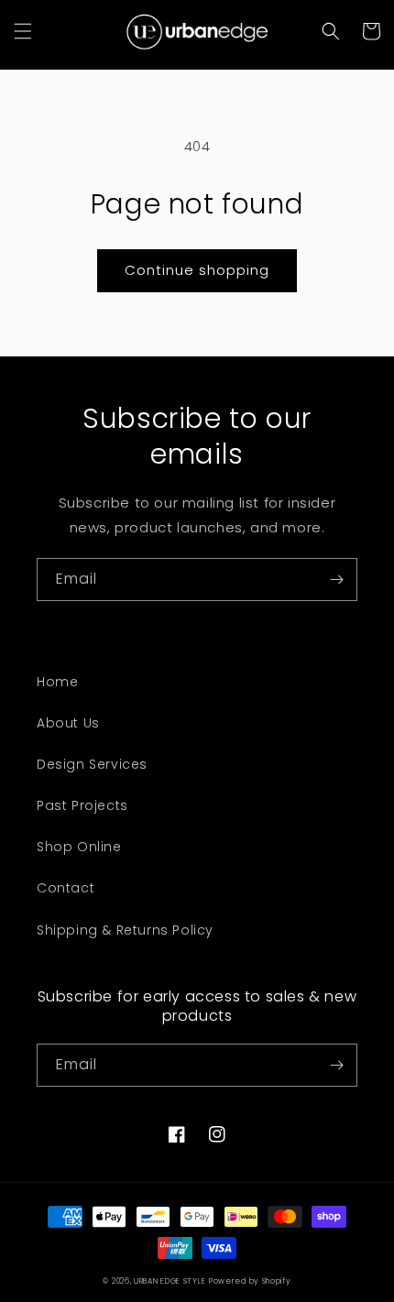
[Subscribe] (336, 579)
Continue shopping (197, 269)
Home (57, 682)
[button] (23, 31)
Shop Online (79, 846)
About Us (68, 723)
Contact (65, 888)
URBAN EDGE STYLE (169, 1280)
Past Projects (82, 805)
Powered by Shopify (250, 1280)
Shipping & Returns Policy (125, 930)
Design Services (92, 764)
